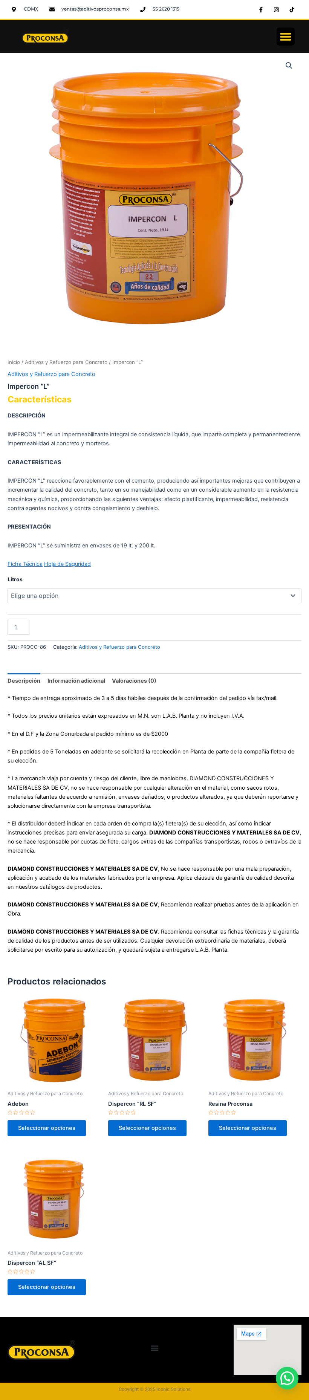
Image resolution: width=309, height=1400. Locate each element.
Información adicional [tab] (76, 680)
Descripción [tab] (24, 680)
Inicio (14, 362)
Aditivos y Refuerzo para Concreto (66, 362)
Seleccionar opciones (46, 1128)
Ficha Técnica (25, 564)
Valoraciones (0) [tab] (134, 680)
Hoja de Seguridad (67, 564)
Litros (15, 579)
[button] (286, 37)
